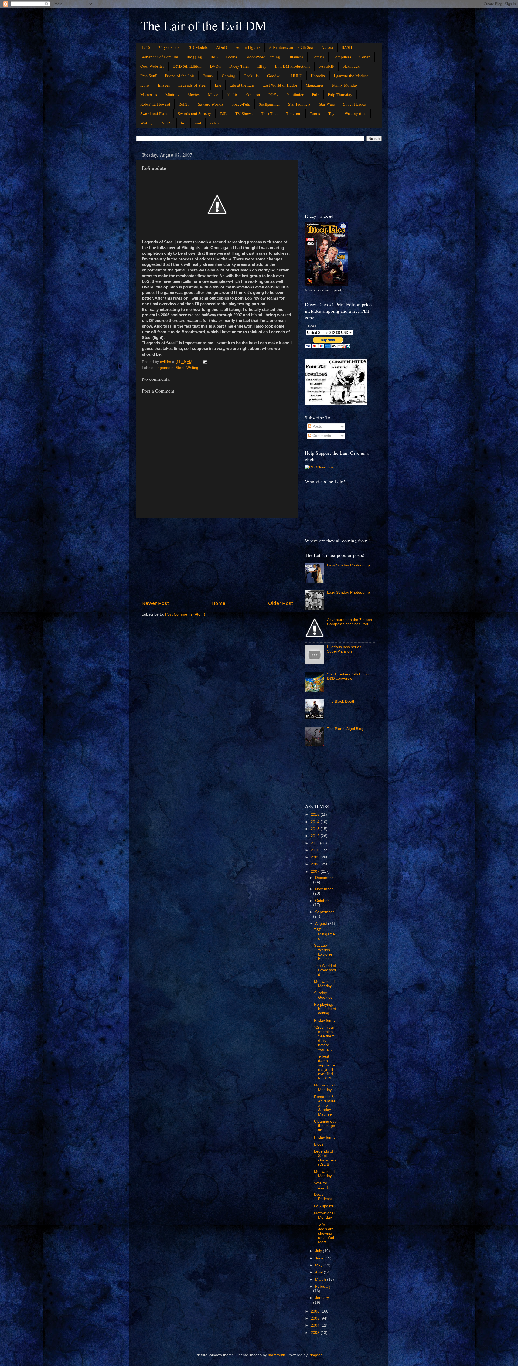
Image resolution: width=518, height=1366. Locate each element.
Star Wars (327, 104)
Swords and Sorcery (194, 113)
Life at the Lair (242, 85)
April (319, 1272)
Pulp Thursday (340, 94)
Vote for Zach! (321, 1185)
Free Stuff (148, 75)
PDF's (273, 94)
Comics (318, 56)
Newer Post (155, 603)
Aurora (327, 47)
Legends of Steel (192, 85)
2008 (316, 864)
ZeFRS (166, 122)
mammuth (276, 1355)
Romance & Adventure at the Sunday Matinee (325, 1105)
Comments (321, 436)
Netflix (232, 94)
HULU (296, 75)
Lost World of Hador (280, 85)
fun (183, 122)
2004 (316, 1325)
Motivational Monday (324, 984)
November (324, 889)
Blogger (315, 1355)
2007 (316, 871)
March (321, 1279)
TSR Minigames (324, 934)
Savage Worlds (210, 104)
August (321, 924)
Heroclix (318, 75)
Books (231, 56)
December (324, 878)
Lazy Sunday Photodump (348, 565)
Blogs (318, 1144)
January (322, 1298)
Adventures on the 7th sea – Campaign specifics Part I (351, 622)
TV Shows (244, 113)
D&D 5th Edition (187, 66)
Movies (194, 94)
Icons (144, 85)
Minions (172, 94)
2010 (316, 850)
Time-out (293, 113)
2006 (316, 1311)
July (319, 1251)
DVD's (215, 66)
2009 (316, 857)
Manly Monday (345, 85)
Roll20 (184, 104)
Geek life (251, 75)
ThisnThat (269, 113)
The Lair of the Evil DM (203, 25)
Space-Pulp (240, 104)
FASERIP (326, 66)
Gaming (228, 75)
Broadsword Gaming (262, 56)
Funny (208, 75)
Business (295, 56)
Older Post (280, 603)
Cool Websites (152, 66)
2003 (316, 1333)
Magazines (315, 85)
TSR (223, 113)
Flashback (351, 66)
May (319, 1265)
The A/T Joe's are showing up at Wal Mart (324, 1233)
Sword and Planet (154, 113)
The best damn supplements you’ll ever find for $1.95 (324, 1067)
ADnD (221, 47)
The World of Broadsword (325, 970)
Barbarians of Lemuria (159, 56)
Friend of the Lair (179, 75)
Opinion (253, 94)
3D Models (198, 47)
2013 (316, 829)
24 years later (169, 47)
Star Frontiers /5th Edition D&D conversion (349, 676)
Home (219, 603)
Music (213, 94)
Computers (342, 56)
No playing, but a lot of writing (325, 1009)
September (324, 912)
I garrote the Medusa (351, 75)
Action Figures (248, 47)
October (322, 901)
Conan (364, 56)
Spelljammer (269, 104)
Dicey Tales (239, 66)
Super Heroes (354, 104)
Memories (148, 94)
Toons (315, 113)
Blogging (194, 56)
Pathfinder (295, 94)
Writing (146, 122)
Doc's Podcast (323, 1196)
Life (218, 85)
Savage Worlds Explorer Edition (323, 952)
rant (198, 122)
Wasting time (355, 113)
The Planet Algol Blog (345, 729)
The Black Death (341, 701)
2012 (316, 836)
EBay (262, 66)
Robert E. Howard (155, 104)
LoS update (324, 1206)
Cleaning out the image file (325, 1125)
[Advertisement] (217, 559)
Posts (316, 426)
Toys (332, 113)
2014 (316, 822)
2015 (316, 815)
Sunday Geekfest (323, 995)
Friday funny (324, 1020)
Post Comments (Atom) (185, 614)
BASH (347, 47)
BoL (214, 56)
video (214, 122)
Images (164, 85)
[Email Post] (205, 362)
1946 (145, 47)
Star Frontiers (299, 104)
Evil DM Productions (292, 66)
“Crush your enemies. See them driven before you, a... (324, 1038)
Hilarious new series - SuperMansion (345, 649)
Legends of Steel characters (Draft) (325, 1158)
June (320, 1258)
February (323, 1287)
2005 (316, 1318)
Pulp (315, 94)
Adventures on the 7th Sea (291, 47)
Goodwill (275, 75)
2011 (315, 843)
